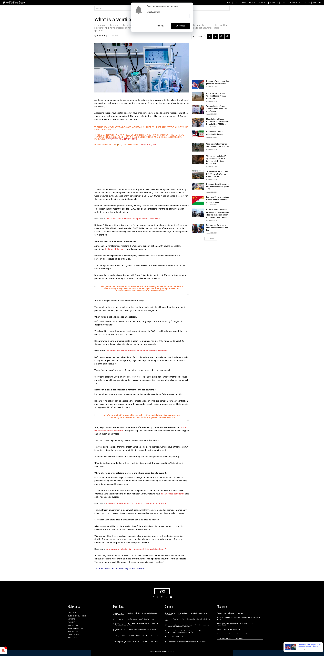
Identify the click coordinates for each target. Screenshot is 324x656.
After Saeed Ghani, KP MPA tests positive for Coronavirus (133, 218)
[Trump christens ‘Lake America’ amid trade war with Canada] (198, 109)
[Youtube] (171, 597)
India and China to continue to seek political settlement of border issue (217, 199)
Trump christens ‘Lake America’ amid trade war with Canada (216, 108)
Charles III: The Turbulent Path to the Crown (234, 634)
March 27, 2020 (149, 144)
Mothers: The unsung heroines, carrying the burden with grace (238, 618)
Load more (210, 238)
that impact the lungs (115, 249)
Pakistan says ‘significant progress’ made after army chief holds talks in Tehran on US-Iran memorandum (135, 642)
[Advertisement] (141, 168)
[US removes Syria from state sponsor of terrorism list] (198, 228)
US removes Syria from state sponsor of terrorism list (217, 227)
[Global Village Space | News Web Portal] (14, 2)
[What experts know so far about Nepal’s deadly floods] (198, 147)
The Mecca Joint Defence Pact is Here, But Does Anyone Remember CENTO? (186, 614)
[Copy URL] (227, 36)
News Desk (101, 36)
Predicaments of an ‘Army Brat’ (229, 629)
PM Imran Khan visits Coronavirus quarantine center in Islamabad (137, 350)
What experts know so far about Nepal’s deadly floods (133, 619)
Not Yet (160, 26)
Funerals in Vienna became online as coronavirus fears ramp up (136, 503)
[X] (215, 36)
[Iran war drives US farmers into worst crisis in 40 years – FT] (198, 186)
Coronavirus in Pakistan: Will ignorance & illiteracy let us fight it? (136, 549)
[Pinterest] (162, 597)
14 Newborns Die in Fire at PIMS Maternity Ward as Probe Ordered (217, 173)
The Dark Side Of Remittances (176, 637)
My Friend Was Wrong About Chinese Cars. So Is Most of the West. (187, 620)
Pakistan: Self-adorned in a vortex (230, 613)
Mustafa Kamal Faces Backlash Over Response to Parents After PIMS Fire (217, 121)
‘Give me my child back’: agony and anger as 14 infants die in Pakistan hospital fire (135, 624)
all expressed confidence (172, 493)
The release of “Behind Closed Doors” (231, 638)
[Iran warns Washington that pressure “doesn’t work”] (198, 84)
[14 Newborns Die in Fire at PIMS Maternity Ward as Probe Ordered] (198, 174)
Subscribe (180, 26)
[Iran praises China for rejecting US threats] (198, 133)
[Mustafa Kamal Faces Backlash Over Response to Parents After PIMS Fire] (198, 122)
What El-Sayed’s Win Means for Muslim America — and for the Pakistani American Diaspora (187, 626)
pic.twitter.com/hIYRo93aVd (121, 139)
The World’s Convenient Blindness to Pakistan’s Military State (186, 642)
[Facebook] (209, 36)
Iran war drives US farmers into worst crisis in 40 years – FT (217, 186)
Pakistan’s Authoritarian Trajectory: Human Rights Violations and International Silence (184, 632)
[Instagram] (157, 597)
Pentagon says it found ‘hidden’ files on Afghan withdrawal (216, 95)
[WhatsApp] (221, 36)
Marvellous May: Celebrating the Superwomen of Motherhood (235, 624)
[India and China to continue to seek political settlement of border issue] (198, 200)
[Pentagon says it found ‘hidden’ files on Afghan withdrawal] (198, 96)
